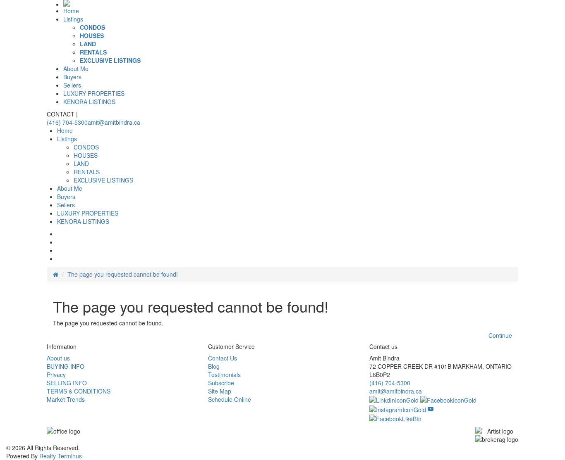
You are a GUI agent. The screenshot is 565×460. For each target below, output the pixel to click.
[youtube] (430, 408)
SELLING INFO (67, 383)
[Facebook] (448, 399)
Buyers (72, 77)
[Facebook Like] (395, 418)
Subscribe (221, 383)
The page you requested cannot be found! (122, 274)
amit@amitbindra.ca (114, 122)
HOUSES (92, 35)
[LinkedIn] (394, 399)
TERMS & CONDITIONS (78, 391)
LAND (88, 44)
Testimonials (224, 374)
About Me (76, 68)
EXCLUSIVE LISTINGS (110, 60)
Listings (73, 19)
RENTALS (93, 52)
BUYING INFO (65, 366)
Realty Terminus (60, 456)
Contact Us (222, 358)
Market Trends (66, 399)
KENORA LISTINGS (89, 101)
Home (71, 11)
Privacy (56, 374)
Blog (214, 366)
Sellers (72, 85)
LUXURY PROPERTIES (93, 93)
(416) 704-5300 (67, 122)
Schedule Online (229, 399)
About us (58, 358)
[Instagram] (398, 408)
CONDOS (92, 27)
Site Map (219, 391)
